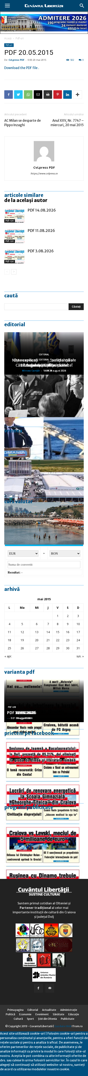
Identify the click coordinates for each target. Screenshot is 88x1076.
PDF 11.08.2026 (41, 230)
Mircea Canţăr (31, 370)
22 (57, 640)
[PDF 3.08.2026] (15, 256)
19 (22, 640)
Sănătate (58, 1014)
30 (67, 648)
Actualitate (49, 1009)
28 (48, 648)
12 (22, 632)
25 (9, 648)
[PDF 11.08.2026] (15, 235)
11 (9, 632)
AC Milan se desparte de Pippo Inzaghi (22, 123)
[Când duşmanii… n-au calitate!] (44, 481)
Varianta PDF (19, 672)
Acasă (8, 38)
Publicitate (67, 1018)
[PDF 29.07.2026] (44, 828)
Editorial (14, 324)
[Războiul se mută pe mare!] (44, 523)
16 (67, 632)
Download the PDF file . (21, 68)
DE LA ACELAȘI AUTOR (25, 200)
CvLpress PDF (16, 59)
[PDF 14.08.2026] (15, 215)
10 (78, 624)
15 (57, 632)
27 (36, 648)
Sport (30, 1018)
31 (78, 648)
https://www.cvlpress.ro (44, 173)
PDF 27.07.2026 (21, 712)
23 (67, 640)
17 (78, 632)
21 (48, 640)
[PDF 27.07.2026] (44, 871)
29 (57, 648)
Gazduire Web (62, 1026)
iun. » (80, 656)
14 (48, 632)
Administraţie (68, 1009)
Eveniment (42, 1014)
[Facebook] (38, 988)
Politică (10, 1014)
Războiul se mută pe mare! (44, 365)
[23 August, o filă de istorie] (44, 396)
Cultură (18, 1018)
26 (22, 648)
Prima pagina (15, 1009)
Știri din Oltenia (47, 1018)
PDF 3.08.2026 (41, 251)
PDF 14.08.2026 (42, 210)
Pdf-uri (20, 38)
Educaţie (73, 1014)
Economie (25, 1014)
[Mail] (49, 988)
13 (36, 632)
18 (9, 640)
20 (36, 640)
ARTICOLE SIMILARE (23, 195)
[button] (82, 5)
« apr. (8, 656)
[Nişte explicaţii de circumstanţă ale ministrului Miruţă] (44, 438)
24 (78, 640)
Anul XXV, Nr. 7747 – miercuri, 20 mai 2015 (67, 123)
